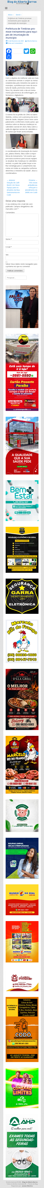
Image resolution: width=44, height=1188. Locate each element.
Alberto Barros (32, 41)
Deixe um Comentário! (15, 43)
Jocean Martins (27, 1186)
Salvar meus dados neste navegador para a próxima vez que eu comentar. (21, 265)
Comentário (10, 212)
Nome (9, 239)
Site (7, 255)
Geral (18, 15)
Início (10, 15)
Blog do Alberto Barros (30, 1182)
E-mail (9, 247)
